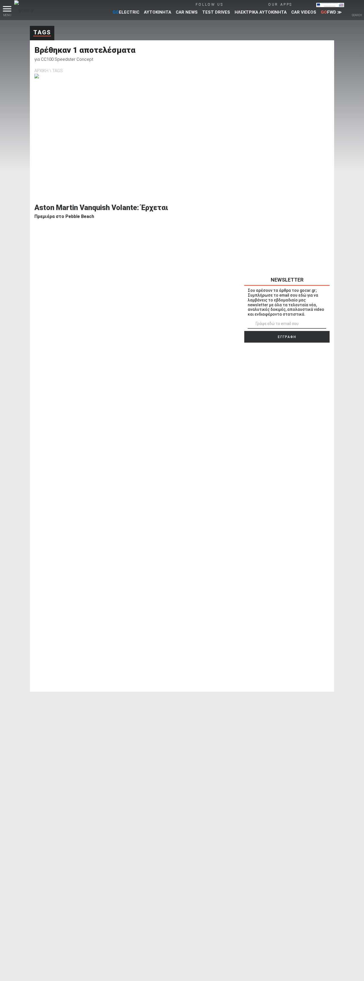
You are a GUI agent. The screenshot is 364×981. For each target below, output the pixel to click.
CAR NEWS (187, 12)
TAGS (57, 70)
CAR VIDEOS (303, 12)
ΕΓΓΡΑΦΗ (287, 337)
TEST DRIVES (216, 12)
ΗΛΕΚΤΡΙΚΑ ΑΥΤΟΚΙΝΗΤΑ (261, 12)
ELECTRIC (126, 12)
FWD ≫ (331, 12)
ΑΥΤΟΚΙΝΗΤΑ (157, 12)
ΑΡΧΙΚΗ (41, 70)
